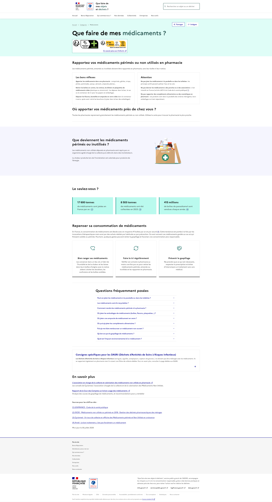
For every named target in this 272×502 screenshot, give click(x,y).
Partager (179, 24)
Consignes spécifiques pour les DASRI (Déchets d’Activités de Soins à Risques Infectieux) (126, 354)
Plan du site (75, 495)
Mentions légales (88, 495)
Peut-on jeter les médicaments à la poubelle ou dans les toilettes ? (124, 298)
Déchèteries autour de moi (80, 449)
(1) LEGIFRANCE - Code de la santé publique (90, 407)
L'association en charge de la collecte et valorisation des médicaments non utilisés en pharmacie (111, 382)
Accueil (75, 16)
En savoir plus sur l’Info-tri (113, 50)
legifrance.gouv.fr (177, 488)
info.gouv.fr (141, 488)
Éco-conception (151, 495)
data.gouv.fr (192, 488)
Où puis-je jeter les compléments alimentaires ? (116, 323)
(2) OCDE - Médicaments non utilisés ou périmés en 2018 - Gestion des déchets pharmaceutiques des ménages (117, 412)
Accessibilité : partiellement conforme (131, 495)
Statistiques (163, 495)
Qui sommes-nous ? (104, 16)
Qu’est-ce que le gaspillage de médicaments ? (115, 333)
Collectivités (131, 16)
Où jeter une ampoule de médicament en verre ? (117, 318)
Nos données (119, 16)
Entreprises (144, 16)
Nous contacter (77, 469)
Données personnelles (109, 495)
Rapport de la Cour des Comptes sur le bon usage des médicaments (100, 390)
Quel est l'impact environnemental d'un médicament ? (119, 338)
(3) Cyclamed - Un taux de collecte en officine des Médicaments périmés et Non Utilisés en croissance (113, 417)
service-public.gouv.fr (158, 488)
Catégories (83, 25)
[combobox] (183, 6)
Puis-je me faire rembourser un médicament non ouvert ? (120, 328)
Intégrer (193, 24)
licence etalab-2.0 (147, 499)
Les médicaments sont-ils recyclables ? (113, 303)
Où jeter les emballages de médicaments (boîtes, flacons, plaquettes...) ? (126, 313)
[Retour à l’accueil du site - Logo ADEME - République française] (93, 483)
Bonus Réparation (87, 16)
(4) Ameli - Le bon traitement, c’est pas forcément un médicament (99, 422)
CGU (97, 495)
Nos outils (154, 16)
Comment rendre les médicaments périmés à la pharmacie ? (121, 308)
